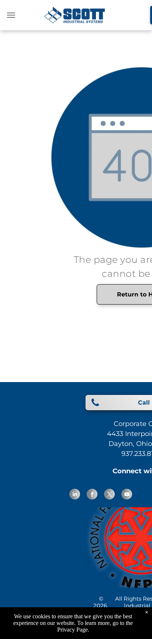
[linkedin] (74, 495)
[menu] (11, 15)
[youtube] (126, 495)
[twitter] (109, 495)
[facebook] (92, 495)
